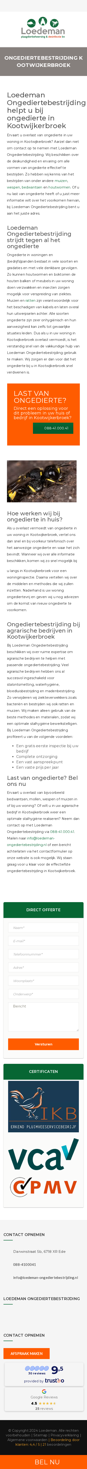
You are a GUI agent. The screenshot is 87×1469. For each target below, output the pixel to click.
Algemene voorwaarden (27, 1440)
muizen (61, 181)
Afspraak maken (26, 1353)
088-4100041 (24, 1264)
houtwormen (59, 187)
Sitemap (40, 1435)
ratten (30, 300)
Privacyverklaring (65, 1435)
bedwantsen (32, 187)
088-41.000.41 (56, 428)
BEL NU (47, 1462)
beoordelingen (57, 1444)
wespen (13, 187)
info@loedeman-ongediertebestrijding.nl (45, 1277)
